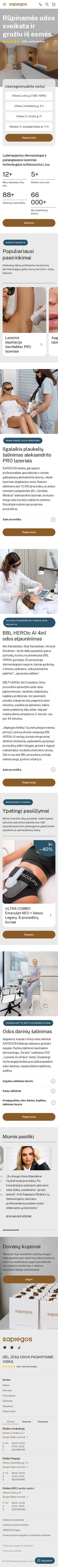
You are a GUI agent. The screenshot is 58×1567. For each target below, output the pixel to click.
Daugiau (29, 934)
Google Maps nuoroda (14, 1437)
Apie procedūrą (12, 519)
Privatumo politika (12, 1551)
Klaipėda (43, 1421)
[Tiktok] (19, 1347)
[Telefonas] (41, 4)
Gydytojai (7, 1401)
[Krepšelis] (53, 4)
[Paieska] (47, 4)
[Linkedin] (12, 1347)
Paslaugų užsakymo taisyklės (18, 1545)
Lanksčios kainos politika (16, 1525)
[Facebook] (5, 1347)
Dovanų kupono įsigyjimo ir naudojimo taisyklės (27, 1535)
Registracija (29, 532)
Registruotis (29, 137)
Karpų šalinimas (12, 1091)
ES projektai (9, 1395)
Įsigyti (28, 1279)
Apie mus (29, 223)
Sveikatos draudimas (13, 1520)
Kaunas (26, 1421)
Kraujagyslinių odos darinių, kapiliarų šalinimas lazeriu (24, 1102)
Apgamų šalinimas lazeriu (18, 1081)
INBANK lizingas (11, 1530)
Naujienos (8, 1406)
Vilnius (11, 1421)
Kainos (6, 1385)
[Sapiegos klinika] (18, 4)
